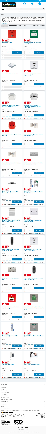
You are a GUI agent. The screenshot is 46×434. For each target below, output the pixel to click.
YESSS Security (4, 394)
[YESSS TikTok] (28, 427)
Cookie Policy (26, 431)
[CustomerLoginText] (24, 3)
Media (2, 406)
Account (24, 5)
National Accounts (5, 397)
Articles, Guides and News (6, 399)
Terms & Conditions (12, 431)
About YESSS (4, 384)
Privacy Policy (20, 431)
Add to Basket (16, 52)
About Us (3, 385)
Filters (4, 26)
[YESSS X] (24, 427)
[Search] (43, 9)
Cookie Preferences (35, 431)
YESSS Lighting (4, 395)
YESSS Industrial (4, 390)
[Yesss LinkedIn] (22, 427)
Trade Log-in (38, 83)
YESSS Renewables (5, 392)
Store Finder (3, 387)
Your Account (4, 401)
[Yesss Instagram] (20, 427)
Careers (2, 389)
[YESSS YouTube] (26, 427)
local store (36, 86)
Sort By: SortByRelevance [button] (38, 25)
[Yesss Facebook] (18, 427)
